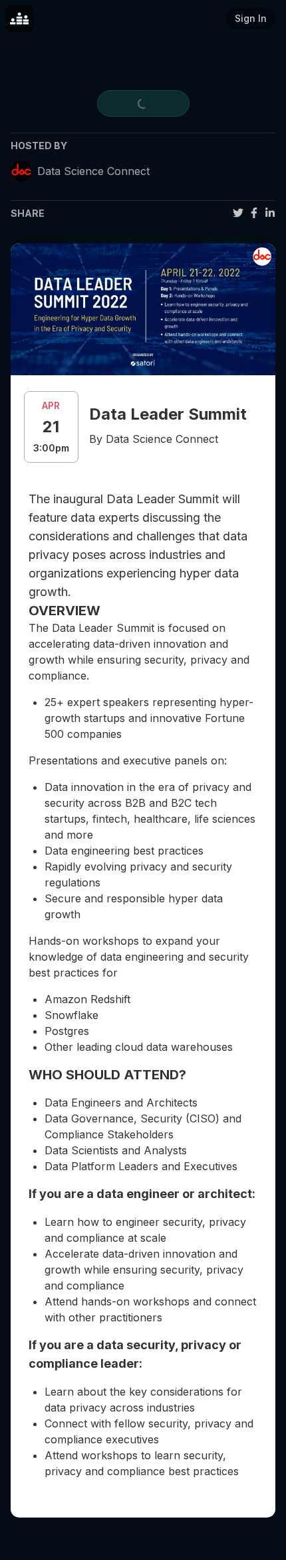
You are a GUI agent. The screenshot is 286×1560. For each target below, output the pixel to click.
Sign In (251, 18)
